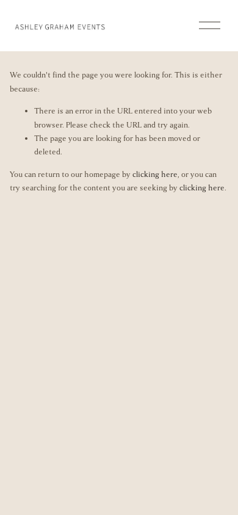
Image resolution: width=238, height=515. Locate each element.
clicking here (155, 174)
